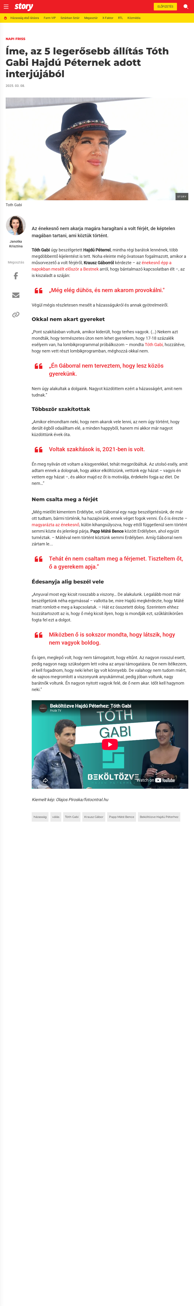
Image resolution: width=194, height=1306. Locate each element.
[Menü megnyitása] (6, 6)
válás (55, 817)
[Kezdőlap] (23, 6)
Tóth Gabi (154, 344)
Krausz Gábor (93, 817)
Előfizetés (165, 6)
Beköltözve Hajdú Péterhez (159, 817)
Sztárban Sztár (70, 18)
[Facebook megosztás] (15, 278)
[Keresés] (186, 6)
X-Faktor (107, 18)
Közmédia (134, 18)
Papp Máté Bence (121, 817)
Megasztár (91, 18)
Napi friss (15, 39)
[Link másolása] (15, 317)
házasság (40, 817)
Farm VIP (50, 18)
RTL (120, 18)
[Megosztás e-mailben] (15, 297)
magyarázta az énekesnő (55, 524)
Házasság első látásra (24, 18)
